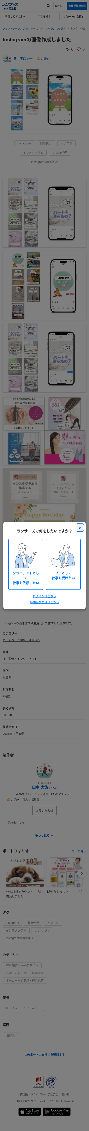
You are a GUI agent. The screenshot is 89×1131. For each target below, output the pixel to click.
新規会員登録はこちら (44, 602)
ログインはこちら (44, 596)
